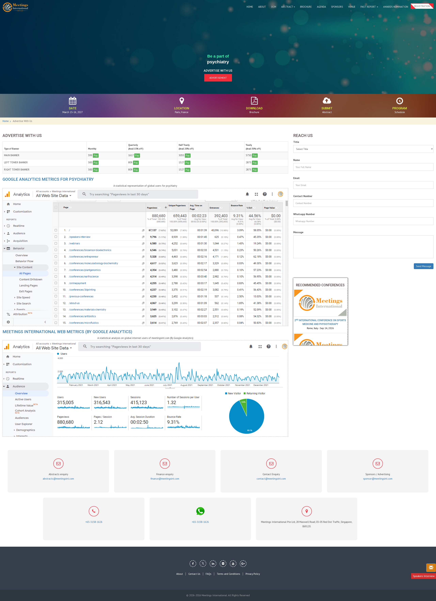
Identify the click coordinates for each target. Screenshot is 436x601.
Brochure (306, 6)
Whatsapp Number (304, 214)
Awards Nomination (395, 6)
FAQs (208, 573)
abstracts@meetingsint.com (58, 478)
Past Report (368, 6)
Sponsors (337, 6)
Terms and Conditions (228, 573)
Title (296, 142)
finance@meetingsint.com (165, 478)
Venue (351, 6)
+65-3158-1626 (93, 522)
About (262, 6)
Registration (422, 6)
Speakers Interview (424, 576)
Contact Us (194, 573)
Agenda (321, 6)
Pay (96, 155)
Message (298, 232)
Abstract (287, 6)
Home (250, 6)
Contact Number (302, 196)
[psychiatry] (15, 7)
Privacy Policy (253, 573)
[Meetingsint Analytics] (145, 388)
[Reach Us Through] (431, 567)
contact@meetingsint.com (271, 478)
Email (296, 178)
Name (296, 160)
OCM (273, 6)
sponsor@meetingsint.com (377, 478)
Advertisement (218, 77)
